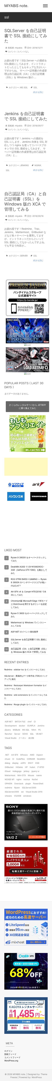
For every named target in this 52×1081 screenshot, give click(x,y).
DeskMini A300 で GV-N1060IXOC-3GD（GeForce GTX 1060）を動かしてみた (29, 569)
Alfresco (24, 755)
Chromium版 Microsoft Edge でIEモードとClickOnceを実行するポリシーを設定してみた (29, 604)
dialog (7, 763)
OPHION (8, 783)
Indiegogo (17, 771)
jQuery (8, 730)
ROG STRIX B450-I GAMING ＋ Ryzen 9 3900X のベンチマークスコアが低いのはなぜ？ (29, 582)
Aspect (39, 755)
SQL (32, 734)
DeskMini (41, 759)
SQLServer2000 (29, 787)
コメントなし (23, 51)
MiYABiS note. (16, 6)
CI (35, 721)
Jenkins (24, 165)
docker (22, 725)
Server (24, 255)
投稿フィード (10, 1054)
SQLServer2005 (12, 792)
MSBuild (16, 730)
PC (39, 730)
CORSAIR (31, 759)
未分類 (31, 738)
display (15, 763)
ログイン (8, 1051)
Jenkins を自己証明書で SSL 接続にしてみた (25, 116)
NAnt (33, 730)
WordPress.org (11, 1060)
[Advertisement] (26, 467)
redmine (8, 787)
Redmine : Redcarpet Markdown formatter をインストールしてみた (25, 687)
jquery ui (35, 771)
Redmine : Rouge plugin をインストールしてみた (25, 704)
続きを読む (38, 92)
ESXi (37, 763)
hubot (32, 767)
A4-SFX (14, 755)
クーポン (22, 738)
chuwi (7, 759)
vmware (8, 796)
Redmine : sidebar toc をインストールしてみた (24, 669)
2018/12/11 (37, 47)
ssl (35, 87)
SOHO (25, 734)
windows (27, 796)
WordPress (37, 1077)
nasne (39, 775)
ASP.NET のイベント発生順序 (24, 631)
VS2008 (17, 796)
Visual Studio (10, 738)
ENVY (30, 763)
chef (30, 721)
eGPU (23, 763)
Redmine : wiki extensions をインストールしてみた (25, 696)
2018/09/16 (37, 216)
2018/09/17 (37, 125)
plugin (28, 783)
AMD (32, 755)
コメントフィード (12, 1057)
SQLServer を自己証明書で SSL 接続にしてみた (25, 35)
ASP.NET (9, 721)
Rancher (8, 734)
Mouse (31, 775)
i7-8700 (40, 767)
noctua (27, 779)
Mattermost (10, 775)
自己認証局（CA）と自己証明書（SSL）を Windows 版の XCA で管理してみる (25, 201)
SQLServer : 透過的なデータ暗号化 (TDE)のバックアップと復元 (26, 677)
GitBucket (9, 767)
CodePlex (20, 759)
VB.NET (39, 734)
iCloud (7, 771)
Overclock (18, 783)
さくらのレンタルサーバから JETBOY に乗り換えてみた (27, 407)
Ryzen (17, 787)
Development (11, 725)
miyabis (18, 47)
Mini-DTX (21, 775)
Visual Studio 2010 (34, 792)
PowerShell (38, 783)
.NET (7, 755)
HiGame (19, 767)
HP (26, 767)
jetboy (26, 771)
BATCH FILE (20, 721)
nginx (38, 165)
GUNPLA (31, 725)
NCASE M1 (9, 779)
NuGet (35, 779)
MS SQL (24, 87)
